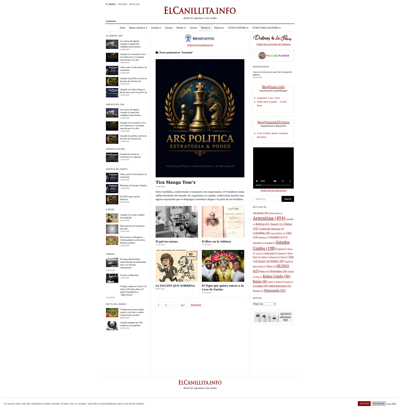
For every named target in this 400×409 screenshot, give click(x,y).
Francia (281, 248)
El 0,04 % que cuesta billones (130, 198)
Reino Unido (276, 276)
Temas (204, 27)
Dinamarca (263, 237)
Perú (259, 277)
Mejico (271, 266)
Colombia (261, 233)
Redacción (134, 4)
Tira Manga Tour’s (175, 182)
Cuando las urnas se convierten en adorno (130, 155)
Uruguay (258, 290)
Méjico (264, 271)
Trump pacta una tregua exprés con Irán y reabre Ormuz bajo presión (132, 312)
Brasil (277, 224)
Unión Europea (279, 286)
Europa (155, 27)
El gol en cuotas (167, 241)
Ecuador (277, 237)
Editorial (123, 4)
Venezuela (275, 290)
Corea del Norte (277, 233)
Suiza (280, 281)
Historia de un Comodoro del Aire (132, 227)
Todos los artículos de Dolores (273, 44)
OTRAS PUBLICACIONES (265, 27)
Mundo (179, 27)
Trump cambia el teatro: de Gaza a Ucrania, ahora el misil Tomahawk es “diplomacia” (133, 290)
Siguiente (196, 304)
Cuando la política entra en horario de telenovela (133, 80)
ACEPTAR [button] (364, 403)
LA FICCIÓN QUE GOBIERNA (175, 285)
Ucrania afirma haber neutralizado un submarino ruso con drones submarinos (133, 263)
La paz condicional (129, 275)
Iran (284, 256)
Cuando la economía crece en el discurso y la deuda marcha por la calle (133, 57)
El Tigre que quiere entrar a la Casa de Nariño (223, 287)
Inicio (122, 27)
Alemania (260, 212)
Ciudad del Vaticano (271, 228)
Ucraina (289, 282)
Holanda (282, 253)
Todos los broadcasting (200, 45)
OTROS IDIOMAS (237, 27)
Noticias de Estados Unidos (133, 185)
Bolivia (263, 224)
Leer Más (391, 403)
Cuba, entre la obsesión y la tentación (133, 68)
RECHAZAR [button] (378, 403)
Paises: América (137, 27)
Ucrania (260, 286)
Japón (289, 261)
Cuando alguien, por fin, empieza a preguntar (131, 324)
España (270, 242)
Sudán (271, 282)
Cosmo (193, 27)
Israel (264, 261)
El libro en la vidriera (216, 241)
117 (183, 304)
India (264, 257)
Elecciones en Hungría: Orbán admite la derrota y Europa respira (132, 240)
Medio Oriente (259, 266)
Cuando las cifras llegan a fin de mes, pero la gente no (133, 91)
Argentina (269, 218)
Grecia (260, 253)
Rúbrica (218, 27)
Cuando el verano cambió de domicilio (132, 216)
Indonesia (274, 257)
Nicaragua (278, 271)
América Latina (276, 213)
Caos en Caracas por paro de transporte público (272, 73)
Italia (277, 261)
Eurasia (168, 27)
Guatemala (270, 253)
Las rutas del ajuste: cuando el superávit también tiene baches (130, 44)
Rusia (260, 281)
